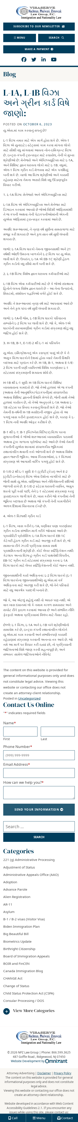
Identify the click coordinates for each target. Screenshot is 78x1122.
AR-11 (7, 904)
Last (44, 739)
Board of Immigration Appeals (26, 956)
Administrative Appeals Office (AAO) (31, 874)
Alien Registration (16, 897)
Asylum (9, 911)
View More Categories (34, 1010)
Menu (21, 37)
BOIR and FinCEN (16, 963)
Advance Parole (15, 889)
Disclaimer (44, 1073)
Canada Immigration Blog (23, 971)
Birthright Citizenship (19, 949)
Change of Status (16, 986)
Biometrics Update (17, 941)
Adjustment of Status (19, 867)
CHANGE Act (12, 978)
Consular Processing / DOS (23, 1000)
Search (55, 37)
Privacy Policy (62, 1073)
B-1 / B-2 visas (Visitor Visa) (24, 919)
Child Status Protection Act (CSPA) (28, 993)
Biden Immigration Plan (21, 926)
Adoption (10, 882)
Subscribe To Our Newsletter (37, 26)
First (6, 739)
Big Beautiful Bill (16, 934)
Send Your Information (37, 809)
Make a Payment (37, 49)
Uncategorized (29, 698)
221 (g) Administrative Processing (29, 859)
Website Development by (39, 1061)
